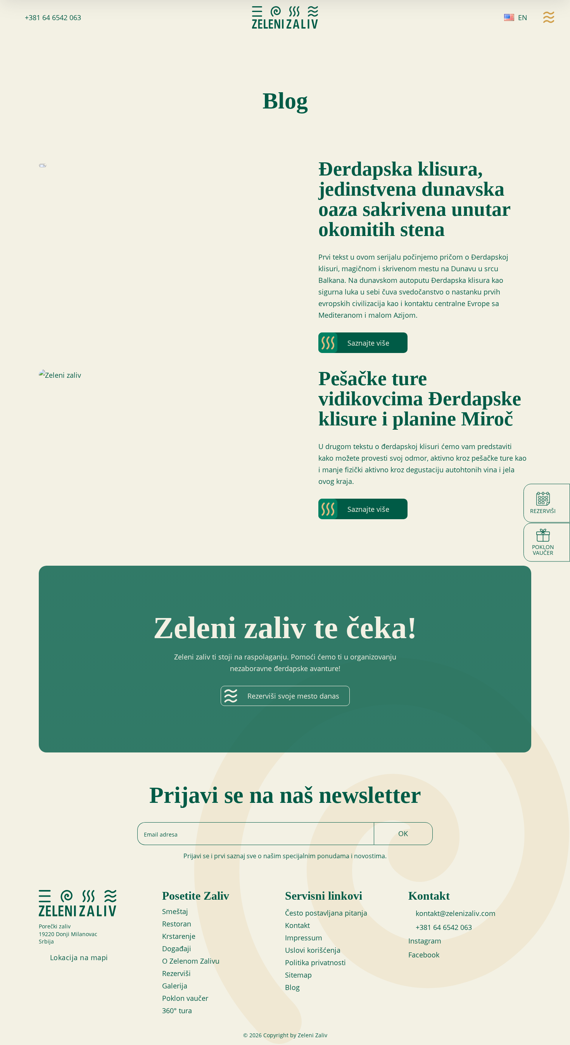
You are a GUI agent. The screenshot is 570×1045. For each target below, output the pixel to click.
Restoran (176, 923)
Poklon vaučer (185, 998)
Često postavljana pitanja (326, 912)
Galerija (174, 985)
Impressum (303, 937)
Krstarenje (178, 936)
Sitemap (298, 974)
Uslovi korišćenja (312, 950)
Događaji (176, 948)
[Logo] (285, 17)
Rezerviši (176, 973)
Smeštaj (175, 911)
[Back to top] (550, 1029)
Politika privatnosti (315, 962)
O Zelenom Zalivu (190, 960)
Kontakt (297, 925)
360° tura (177, 1010)
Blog (292, 987)
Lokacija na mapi (79, 957)
